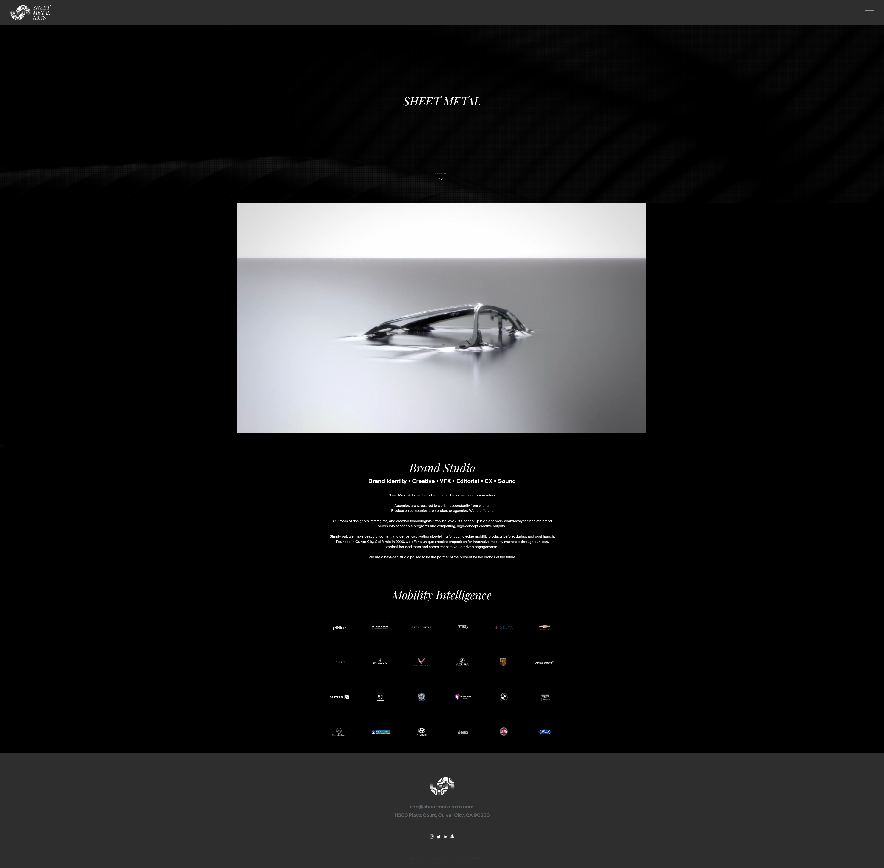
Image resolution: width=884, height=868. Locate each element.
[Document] (431, 836)
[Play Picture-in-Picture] (654, 426)
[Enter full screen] (662, 426)
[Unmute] (228, 426)
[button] (869, 12)
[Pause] (221, 426)
